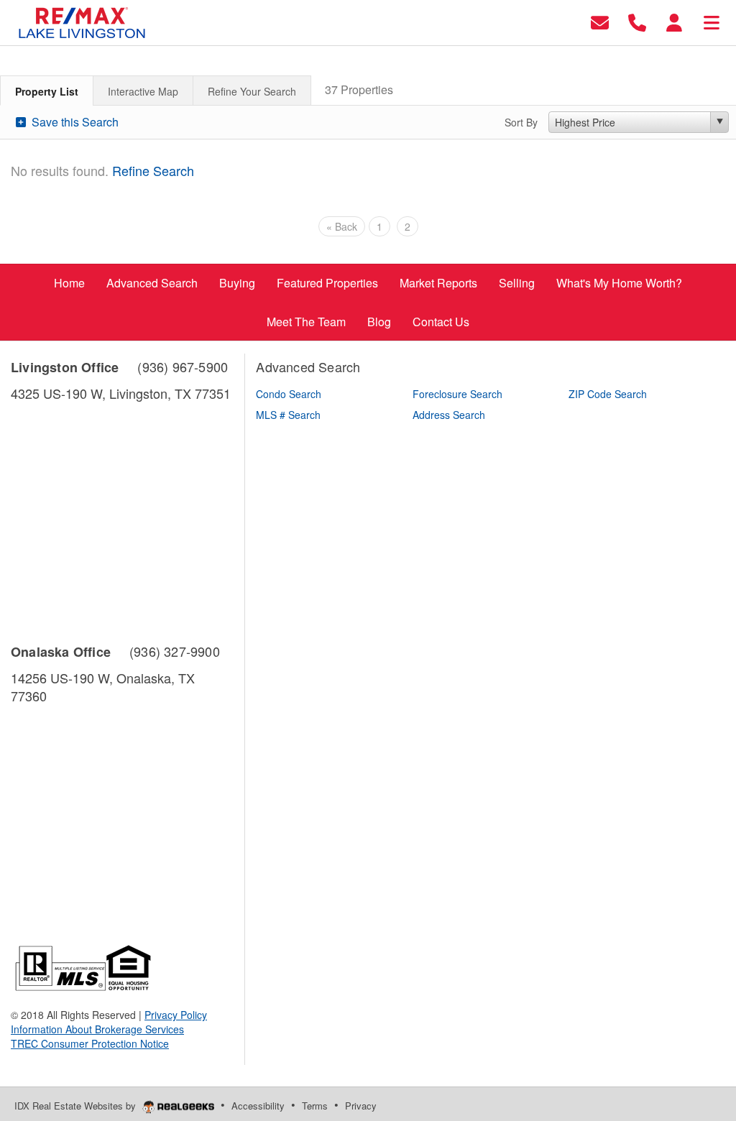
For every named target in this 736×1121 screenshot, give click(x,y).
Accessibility (258, 1105)
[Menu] (711, 21)
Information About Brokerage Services (97, 1029)
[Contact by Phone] (637, 21)
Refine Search (153, 170)
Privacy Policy (175, 1014)
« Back (341, 226)
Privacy (361, 1105)
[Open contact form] (600, 21)
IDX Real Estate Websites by (76, 1105)
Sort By (521, 122)
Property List (46, 91)
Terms (315, 1105)
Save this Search (74, 122)
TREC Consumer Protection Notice (90, 1043)
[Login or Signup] (674, 21)
